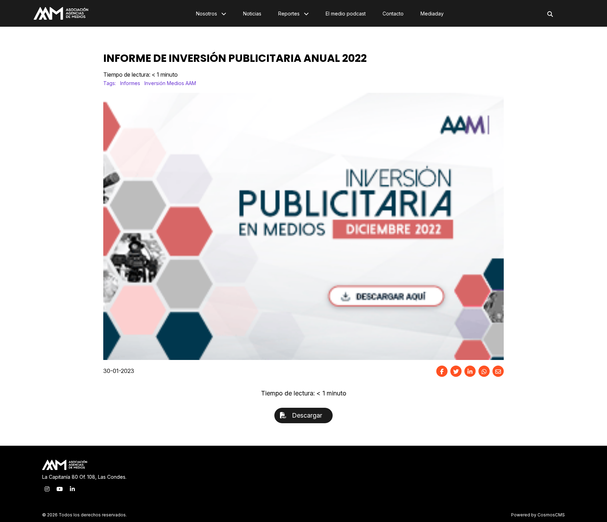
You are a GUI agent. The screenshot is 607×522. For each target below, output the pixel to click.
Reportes (289, 14)
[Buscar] (550, 14)
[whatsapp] (484, 371)
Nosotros (207, 14)
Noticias (252, 14)
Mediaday (432, 14)
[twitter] (456, 371)
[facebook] (442, 371)
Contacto (393, 14)
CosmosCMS (551, 514)
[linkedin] (470, 371)
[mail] (498, 371)
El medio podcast (346, 14)
